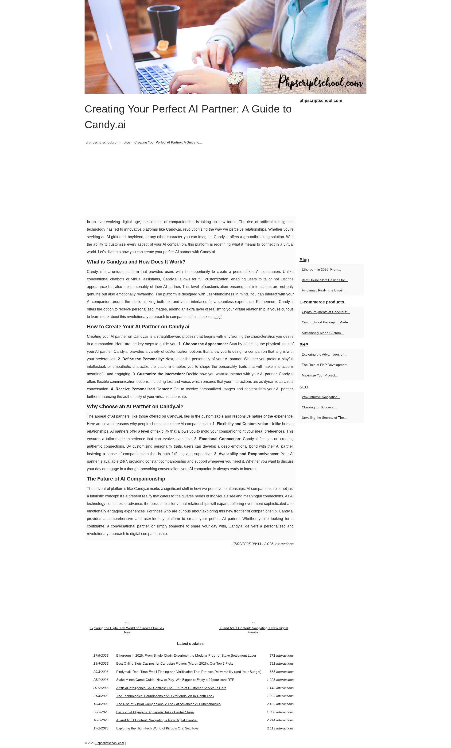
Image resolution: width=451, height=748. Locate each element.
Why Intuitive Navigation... (321, 397)
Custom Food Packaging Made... (326, 322)
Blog (127, 142)
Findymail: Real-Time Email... (323, 290)
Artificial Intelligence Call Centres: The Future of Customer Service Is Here (171, 688)
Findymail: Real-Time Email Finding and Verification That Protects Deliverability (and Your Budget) (188, 671)
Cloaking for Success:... (319, 407)
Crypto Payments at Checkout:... (326, 312)
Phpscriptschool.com (109, 743)
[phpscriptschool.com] (225, 47)
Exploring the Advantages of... (324, 354)
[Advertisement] (190, 180)
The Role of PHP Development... (326, 365)
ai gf (218, 317)
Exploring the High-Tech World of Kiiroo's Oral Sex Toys (127, 630)
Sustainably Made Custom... (323, 333)
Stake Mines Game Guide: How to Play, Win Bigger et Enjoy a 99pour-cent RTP (175, 679)
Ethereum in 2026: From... (321, 269)
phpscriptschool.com (104, 142)
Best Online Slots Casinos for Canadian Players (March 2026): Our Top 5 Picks (174, 663)
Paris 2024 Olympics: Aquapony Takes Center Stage (155, 712)
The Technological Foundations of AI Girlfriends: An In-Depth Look (165, 696)
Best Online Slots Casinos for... (325, 280)
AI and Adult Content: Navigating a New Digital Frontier (253, 630)
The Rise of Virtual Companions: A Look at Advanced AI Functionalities (168, 703)
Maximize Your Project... (320, 375)
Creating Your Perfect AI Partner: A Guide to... (168, 142)
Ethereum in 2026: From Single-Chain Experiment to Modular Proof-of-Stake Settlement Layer (186, 655)
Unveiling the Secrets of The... (324, 417)
